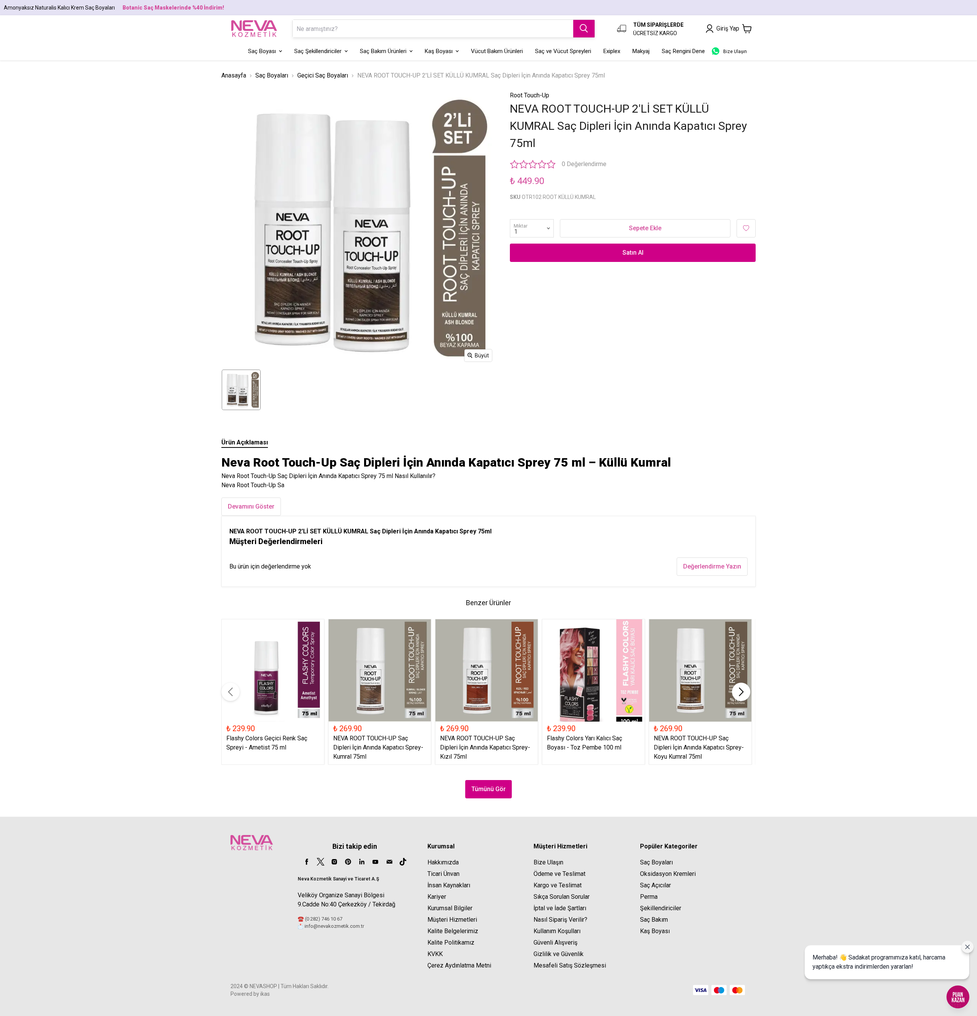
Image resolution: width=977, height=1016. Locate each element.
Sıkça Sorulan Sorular (562, 896)
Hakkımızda (443, 862)
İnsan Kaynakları (448, 885)
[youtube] (375, 861)
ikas (265, 994)
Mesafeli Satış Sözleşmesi (570, 965)
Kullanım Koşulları (557, 931)
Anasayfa (233, 75)
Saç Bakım (654, 919)
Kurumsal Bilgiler (449, 908)
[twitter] (320, 861)
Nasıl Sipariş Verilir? (560, 919)
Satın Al (632, 252)
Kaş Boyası (655, 931)
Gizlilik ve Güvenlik (559, 954)
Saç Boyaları (271, 75)
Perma (649, 896)
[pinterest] (348, 861)
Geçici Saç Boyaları (322, 75)
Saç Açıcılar (655, 885)
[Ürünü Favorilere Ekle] (746, 228)
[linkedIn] (361, 861)
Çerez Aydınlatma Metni (459, 965)
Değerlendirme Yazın (712, 566)
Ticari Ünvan (443, 873)
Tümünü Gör (488, 789)
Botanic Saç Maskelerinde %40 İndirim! (173, 8)
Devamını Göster (251, 506)
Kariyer (436, 896)
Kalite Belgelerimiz (452, 931)
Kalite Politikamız (450, 942)
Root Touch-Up (529, 95)
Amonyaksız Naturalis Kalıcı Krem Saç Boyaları (59, 8)
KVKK (435, 954)
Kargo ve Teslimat (558, 885)
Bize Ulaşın (548, 862)
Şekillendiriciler (660, 908)
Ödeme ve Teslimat (559, 873)
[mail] (389, 861)
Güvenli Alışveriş (555, 942)
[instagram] (334, 861)
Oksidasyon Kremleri (668, 873)
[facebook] (306, 861)
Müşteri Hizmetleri (452, 919)
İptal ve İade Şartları (560, 908)
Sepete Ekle (645, 228)
